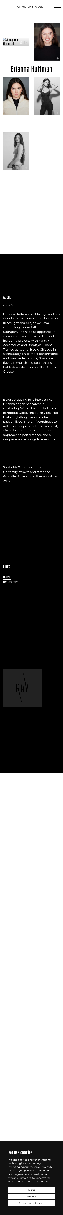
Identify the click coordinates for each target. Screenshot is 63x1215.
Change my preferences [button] (31, 1203)
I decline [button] (31, 1196)
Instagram (10, 581)
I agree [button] (31, 1189)
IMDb (7, 577)
